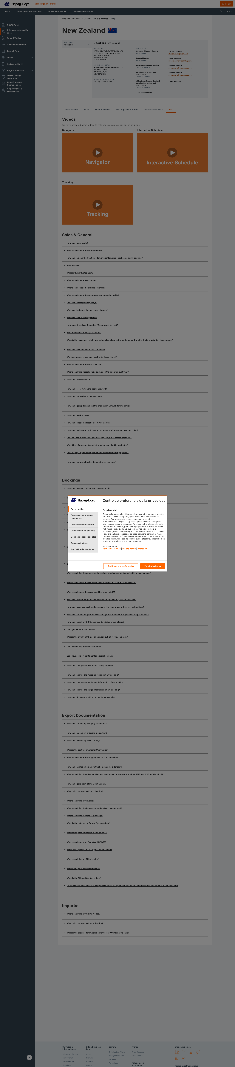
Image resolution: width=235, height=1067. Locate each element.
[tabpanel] (133, 530)
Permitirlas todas (152, 566)
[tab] (83, 509)
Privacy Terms (129, 548)
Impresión (142, 548)
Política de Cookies (112, 548)
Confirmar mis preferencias (121, 566)
